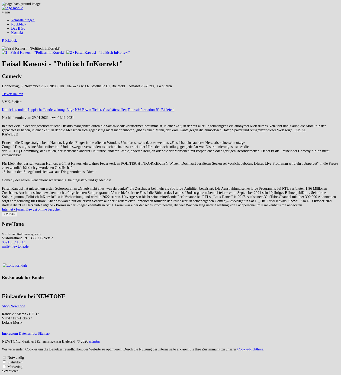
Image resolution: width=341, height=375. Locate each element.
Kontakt (17, 33)
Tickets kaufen (12, 94)
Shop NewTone (13, 306)
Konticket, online (14, 110)
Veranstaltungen (23, 20)
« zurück (9, 214)
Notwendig (15, 357)
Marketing (15, 367)
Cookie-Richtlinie (250, 349)
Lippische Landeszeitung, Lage (51, 110)
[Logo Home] (12, 8)
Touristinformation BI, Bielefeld (151, 110)
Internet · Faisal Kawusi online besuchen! (32, 209)
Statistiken (15, 362)
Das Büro (18, 28)
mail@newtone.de (15, 246)
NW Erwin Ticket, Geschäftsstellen (101, 110)
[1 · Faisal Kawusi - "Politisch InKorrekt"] (34, 52)
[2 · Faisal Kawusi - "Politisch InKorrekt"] (98, 52)
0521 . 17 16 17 (13, 242)
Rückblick (18, 24)
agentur (94, 341)
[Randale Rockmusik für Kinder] (15, 265)
